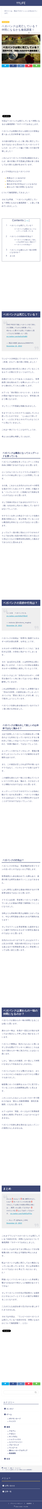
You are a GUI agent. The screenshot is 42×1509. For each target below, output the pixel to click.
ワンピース (5, 22)
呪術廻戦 (12, 1453)
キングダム (13, 1436)
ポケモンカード (15, 1418)
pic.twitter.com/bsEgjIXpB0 (16, 336)
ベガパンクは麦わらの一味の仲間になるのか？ (23, 251)
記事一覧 (8, 1491)
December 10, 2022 (14, 625)
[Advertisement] (21, 92)
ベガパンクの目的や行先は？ (21, 236)
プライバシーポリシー (16, 1503)
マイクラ (12, 1421)
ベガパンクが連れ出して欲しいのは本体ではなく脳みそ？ (26, 241)
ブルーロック (14, 1445)
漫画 (8, 1427)
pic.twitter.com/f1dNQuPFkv (21, 1213)
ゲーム (9, 1414)
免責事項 (29, 1503)
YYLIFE (21, 3)
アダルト (12, 1434)
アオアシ (12, 1431)
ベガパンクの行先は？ (24, 244)
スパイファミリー (16, 1442)
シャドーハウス (15, 1439)
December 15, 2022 (14, 346)
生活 (8, 1459)
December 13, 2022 (14, 1223)
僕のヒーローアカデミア (18, 1450)
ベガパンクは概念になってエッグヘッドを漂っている (26, 230)
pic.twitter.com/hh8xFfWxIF (17, 616)
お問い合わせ (10, 1486)
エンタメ (10, 1409)
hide (27, 221)
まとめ (12, 256)
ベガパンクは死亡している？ (21, 225)
